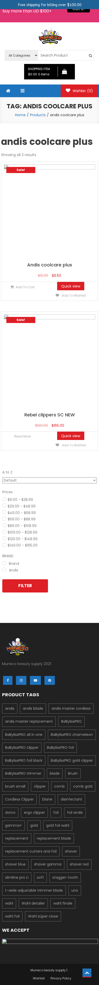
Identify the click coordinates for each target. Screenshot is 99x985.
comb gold (82, 786)
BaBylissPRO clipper (22, 747)
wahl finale (62, 903)
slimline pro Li (16, 877)
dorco (10, 812)
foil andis (75, 812)
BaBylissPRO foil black (23, 760)
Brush (73, 773)
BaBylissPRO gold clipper (72, 760)
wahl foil (12, 916)
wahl (9, 903)
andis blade (33, 708)
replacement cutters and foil (31, 851)
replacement (16, 838)
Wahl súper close (43, 916)
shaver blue (15, 864)
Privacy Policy (61, 978)
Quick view (70, 286)
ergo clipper (34, 812)
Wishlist (82, 90)
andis (9, 708)
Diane (47, 799)
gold (34, 825)
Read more (22, 436)
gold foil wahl (57, 825)
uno (74, 890)
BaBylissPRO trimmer (23, 773)
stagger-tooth (65, 877)
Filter (25, 586)
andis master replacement (29, 721)
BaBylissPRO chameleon (72, 734)
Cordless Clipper (19, 799)
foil (56, 812)
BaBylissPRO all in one (23, 734)
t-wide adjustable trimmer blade (34, 890)
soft (40, 877)
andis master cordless (71, 708)
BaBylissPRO (71, 721)
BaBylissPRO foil (60, 747)
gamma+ (13, 825)
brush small (15, 786)
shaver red (79, 864)
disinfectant (71, 799)
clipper (40, 786)
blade (55, 773)
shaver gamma (47, 864)
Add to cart (25, 287)
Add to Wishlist (73, 295)
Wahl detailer (33, 903)
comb (59, 786)
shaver (71, 851)
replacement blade (54, 838)
